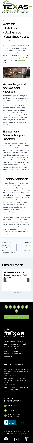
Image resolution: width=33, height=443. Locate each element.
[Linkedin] (16, 311)
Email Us (10, 410)
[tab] (14, 292)
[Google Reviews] (26, 307)
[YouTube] (18, 307)
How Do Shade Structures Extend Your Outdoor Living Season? (16, 388)
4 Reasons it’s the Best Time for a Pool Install (15, 275)
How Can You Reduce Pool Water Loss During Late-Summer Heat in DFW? (16, 371)
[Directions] (6, 439)
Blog (4, 20)
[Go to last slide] (5, 280)
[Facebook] (6, 307)
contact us (20, 222)
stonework (7, 202)
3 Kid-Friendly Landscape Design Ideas (25, 246)
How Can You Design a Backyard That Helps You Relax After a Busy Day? (16, 380)
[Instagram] (10, 307)
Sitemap (25, 431)
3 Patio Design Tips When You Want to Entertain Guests (8, 248)
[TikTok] (22, 307)
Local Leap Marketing (19, 433)
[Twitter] (14, 307)
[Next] (28, 280)
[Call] (27, 439)
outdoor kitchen (24, 60)
